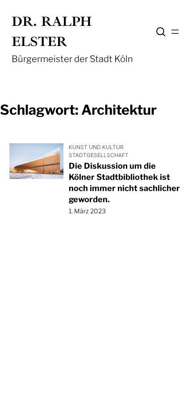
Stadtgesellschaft (99, 155)
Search (161, 32)
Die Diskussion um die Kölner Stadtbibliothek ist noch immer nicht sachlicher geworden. (124, 182)
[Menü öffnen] (175, 31)
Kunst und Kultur (96, 147)
